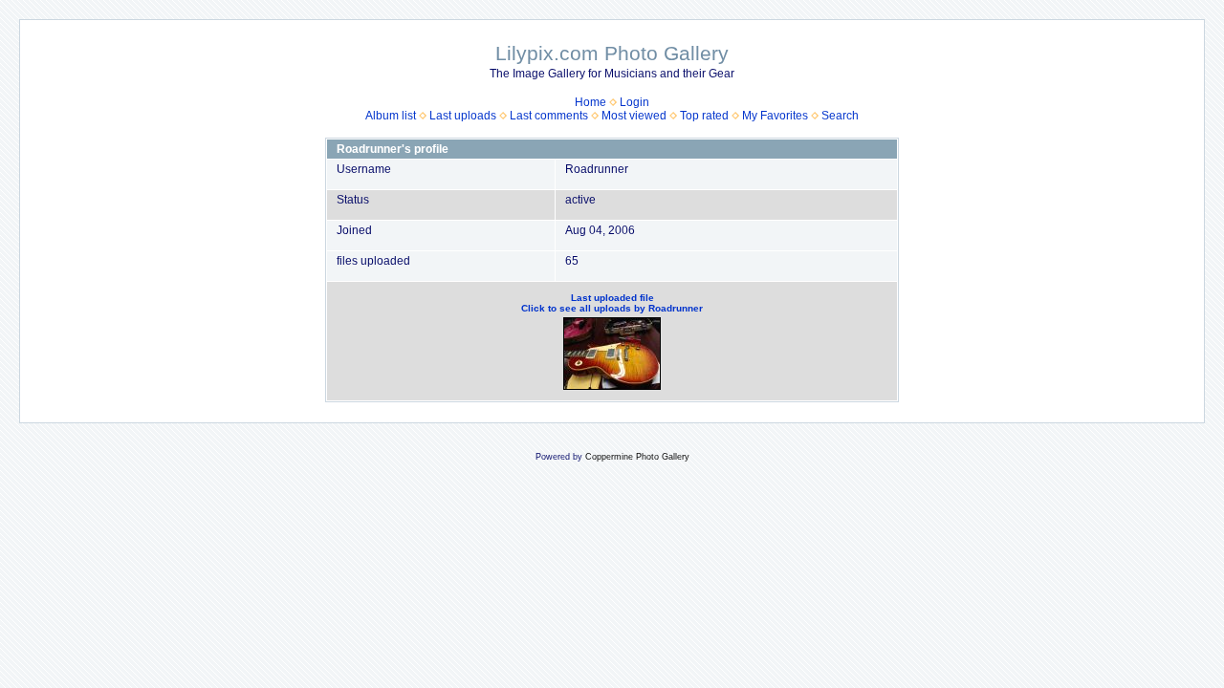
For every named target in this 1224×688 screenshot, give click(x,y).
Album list (390, 115)
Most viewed (634, 115)
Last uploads (462, 115)
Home (590, 102)
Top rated (704, 115)
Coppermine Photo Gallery (637, 457)
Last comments (549, 115)
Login (634, 102)
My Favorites (775, 115)
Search (840, 115)
